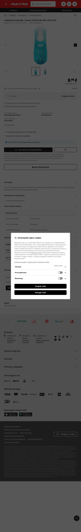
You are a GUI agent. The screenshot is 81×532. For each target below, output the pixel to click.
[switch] (60, 272)
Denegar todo (40, 292)
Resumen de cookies (43, 262)
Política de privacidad (20, 262)
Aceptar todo (40, 286)
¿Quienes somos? (32, 262)
